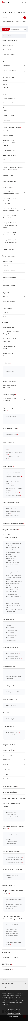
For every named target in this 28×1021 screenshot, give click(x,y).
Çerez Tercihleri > (14, 1016)
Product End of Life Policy (8, 21)
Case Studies (23, 21)
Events (17, 21)
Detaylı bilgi (5, 1004)
